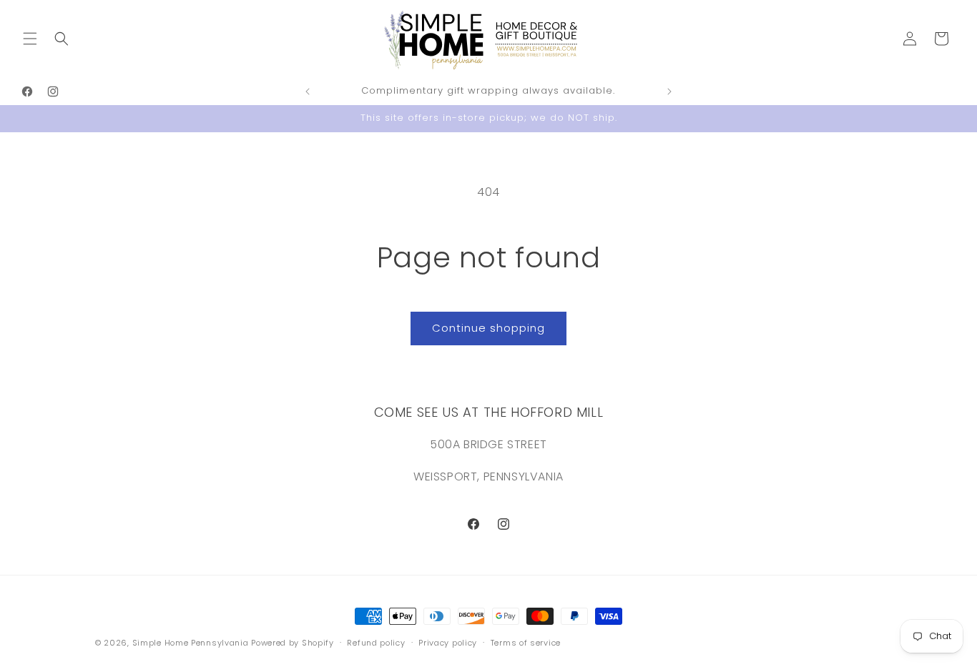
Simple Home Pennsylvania (192, 642)
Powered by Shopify (292, 642)
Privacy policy (447, 642)
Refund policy (376, 642)
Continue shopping (488, 327)
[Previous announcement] (307, 91)
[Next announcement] (669, 91)
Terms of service (526, 642)
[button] (30, 38)
